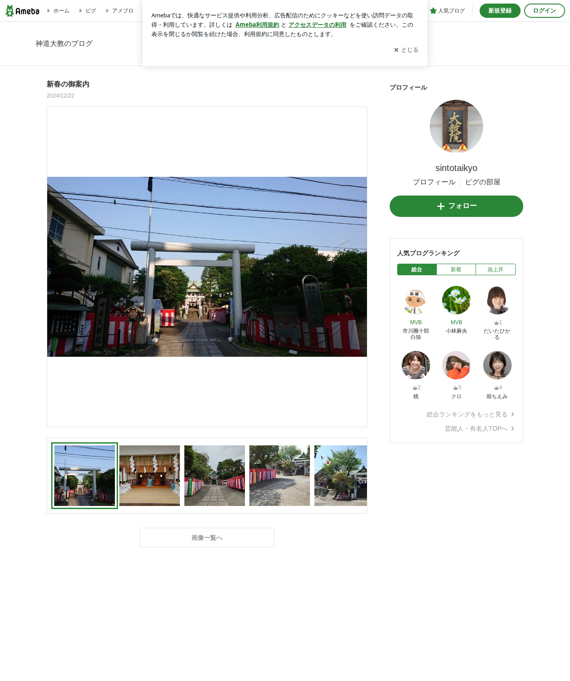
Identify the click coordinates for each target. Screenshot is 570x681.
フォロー (462, 205)
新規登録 (500, 10)
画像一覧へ (207, 537)
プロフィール (434, 182)
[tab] (417, 269)
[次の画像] (358, 266)
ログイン (544, 10)
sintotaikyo (456, 168)
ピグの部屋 (483, 182)
